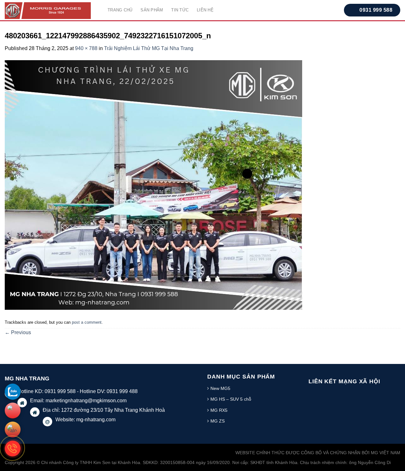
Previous (18, 332)
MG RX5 (218, 410)
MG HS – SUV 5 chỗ (230, 399)
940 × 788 (86, 48)
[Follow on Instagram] (327, 394)
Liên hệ (205, 10)
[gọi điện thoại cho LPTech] (13, 449)
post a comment (87, 322)
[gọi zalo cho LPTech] (13, 391)
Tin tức (180, 10)
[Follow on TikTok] (339, 394)
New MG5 (220, 388)
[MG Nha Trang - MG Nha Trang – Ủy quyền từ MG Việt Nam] (51, 10)
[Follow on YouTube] (352, 394)
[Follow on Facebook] (315, 394)
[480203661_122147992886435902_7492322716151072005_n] (153, 184)
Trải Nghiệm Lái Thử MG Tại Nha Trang (148, 48)
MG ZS (217, 420)
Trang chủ (120, 10)
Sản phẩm (151, 10)
